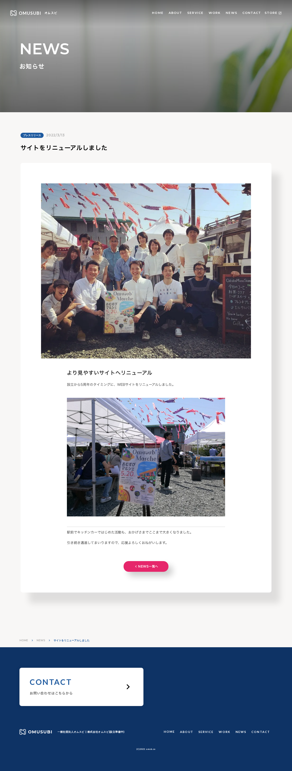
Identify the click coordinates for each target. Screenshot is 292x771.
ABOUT (175, 13)
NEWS (231, 13)
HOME (157, 13)
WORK (215, 13)
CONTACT (251, 13)
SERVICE (195, 13)
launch (280, 13)
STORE (271, 13)
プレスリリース (32, 135)
